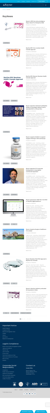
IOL (14, 224)
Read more (28, 39)
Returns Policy (6, 358)
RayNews (28, 1)
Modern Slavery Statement (8, 371)
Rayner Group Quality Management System (12, 346)
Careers (23, 1)
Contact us (34, 1)
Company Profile (6, 330)
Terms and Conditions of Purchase (10, 356)
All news (6, 100)
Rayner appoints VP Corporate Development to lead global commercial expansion (34, 170)
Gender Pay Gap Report (8, 373)
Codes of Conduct (7, 378)
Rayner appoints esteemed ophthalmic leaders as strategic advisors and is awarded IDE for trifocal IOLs (36, 107)
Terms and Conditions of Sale (9, 355)
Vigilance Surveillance (7, 348)
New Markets (14, 313)
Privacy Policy (5, 353)
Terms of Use (5, 349)
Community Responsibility (8, 377)
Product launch (25, 313)
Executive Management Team (9, 331)
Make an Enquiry (41, 411)
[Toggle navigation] (45, 5)
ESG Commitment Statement (9, 375)
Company (6, 42)
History (4, 335)
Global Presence (6, 328)
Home (4, 9)
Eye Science (5, 336)
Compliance (5, 370)
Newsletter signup (27, 411)
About (18, 1)
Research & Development (8, 338)
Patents (4, 360)
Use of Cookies (6, 351)
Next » (29, 319)
